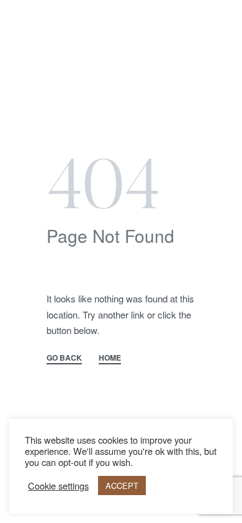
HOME (110, 358)
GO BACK (64, 358)
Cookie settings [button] (58, 485)
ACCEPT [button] (121, 485)
